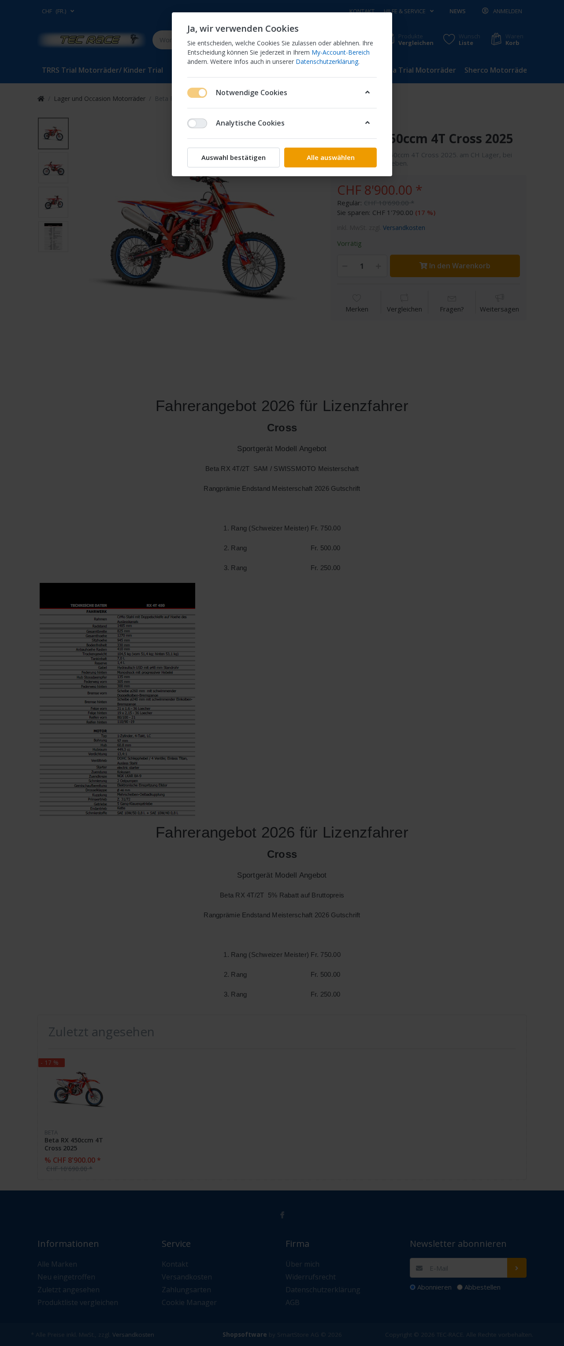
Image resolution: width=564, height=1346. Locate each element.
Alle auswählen (331, 157)
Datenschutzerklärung (327, 61)
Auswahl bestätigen (233, 157)
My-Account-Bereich (341, 52)
